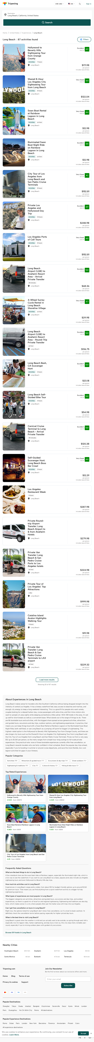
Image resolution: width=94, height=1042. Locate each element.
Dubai (11, 1023)
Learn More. (14, 1035)
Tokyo (14, 1006)
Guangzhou (13, 1010)
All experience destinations (13, 1027)
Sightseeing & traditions (17, 766)
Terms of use (24, 976)
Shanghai (6, 1006)
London (84, 1006)
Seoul (64, 1006)
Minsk (77, 1006)
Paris (4, 1010)
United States (15, 33)
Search (48, 22)
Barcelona (42, 1023)
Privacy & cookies (10, 982)
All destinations (46, 1010)
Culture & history (49, 766)
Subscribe (68, 985)
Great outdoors (79, 761)
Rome (36, 1010)
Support (24, 982)
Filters (85, 39)
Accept (83, 1033)
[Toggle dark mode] (80, 4)
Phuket (70, 1023)
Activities (12, 761)
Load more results (47, 680)
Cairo (77, 1023)
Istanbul (28, 1006)
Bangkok (36, 1006)
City (35, 766)
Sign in (88, 4)
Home (5, 33)
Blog (13, 976)
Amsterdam (61, 1023)
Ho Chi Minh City (25, 1010)
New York (32, 1023)
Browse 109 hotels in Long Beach (18, 933)
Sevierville (56, 1006)
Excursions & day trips (58, 761)
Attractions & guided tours (33, 761)
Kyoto (70, 1006)
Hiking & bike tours (70, 766)
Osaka (20, 1006)
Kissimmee (46, 1006)
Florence (51, 1023)
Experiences (26, 33)
